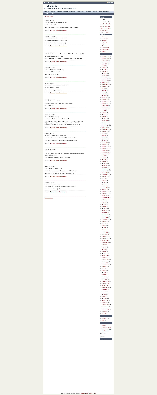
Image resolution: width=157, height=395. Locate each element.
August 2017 (104, 109)
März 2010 (104, 276)
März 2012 (104, 231)
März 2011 (104, 253)
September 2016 (105, 129)
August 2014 (104, 176)
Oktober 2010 (105, 262)
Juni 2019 (104, 67)
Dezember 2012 (105, 214)
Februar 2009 (105, 300)
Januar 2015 (104, 167)
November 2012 (105, 216)
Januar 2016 (104, 144)
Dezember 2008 (105, 304)
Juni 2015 (104, 157)
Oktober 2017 (105, 105)
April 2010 (104, 274)
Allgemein (47, 13)
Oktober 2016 (105, 127)
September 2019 (105, 62)
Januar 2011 (104, 257)
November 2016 (105, 125)
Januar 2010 (104, 279)
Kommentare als (106, 329)
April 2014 (104, 184)
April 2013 (104, 206)
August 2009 (104, 289)
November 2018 (105, 80)
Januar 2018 (104, 99)
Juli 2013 (104, 201)
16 (105, 26)
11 (108, 25)
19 (109, 26)
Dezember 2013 (105, 191)
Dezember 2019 (105, 56)
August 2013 (104, 199)
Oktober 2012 (105, 217)
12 (109, 25)
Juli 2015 (104, 155)
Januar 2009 (104, 302)
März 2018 (104, 95)
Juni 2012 (104, 225)
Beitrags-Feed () (106, 327)
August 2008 (104, 311)
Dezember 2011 (105, 236)
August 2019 (104, 63)
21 (102, 28)
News (53, 13)
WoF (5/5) (95, 11)
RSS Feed (110, 2)
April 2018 (104, 94)
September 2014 (105, 174)
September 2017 (105, 107)
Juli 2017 (104, 110)
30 (105, 30)
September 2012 (105, 219)
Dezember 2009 (105, 281)
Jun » (107, 32)
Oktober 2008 (105, 308)
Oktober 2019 (105, 60)
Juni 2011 (104, 247)
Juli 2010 (104, 268)
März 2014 (104, 186)
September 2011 (105, 242)
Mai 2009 (104, 294)
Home (45, 11)
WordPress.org (105, 330)
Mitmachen (59, 11)
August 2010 (104, 266)
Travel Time (93, 393)
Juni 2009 (104, 293)
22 (104, 28)
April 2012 (104, 229)
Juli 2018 (104, 88)
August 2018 (104, 86)
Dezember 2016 (105, 124)
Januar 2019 (104, 77)
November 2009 (105, 283)
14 (102, 26)
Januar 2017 (104, 122)
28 (102, 30)
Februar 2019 (105, 75)
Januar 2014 (104, 189)
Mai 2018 (104, 92)
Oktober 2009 (105, 285)
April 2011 (104, 251)
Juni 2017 (104, 112)
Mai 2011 (104, 249)
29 (104, 30)
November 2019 (105, 58)
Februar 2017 (105, 120)
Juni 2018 (104, 90)
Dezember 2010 (105, 259)
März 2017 (104, 118)
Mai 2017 (104, 114)
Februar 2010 (105, 278)
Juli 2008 (104, 313)
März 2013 (104, 208)
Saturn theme (84, 393)
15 (104, 26)
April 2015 (104, 161)
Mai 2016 (104, 137)
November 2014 (105, 171)
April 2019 (104, 71)
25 (108, 28)
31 (106, 30)
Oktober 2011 (105, 240)
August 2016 (104, 131)
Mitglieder (65, 11)
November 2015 (105, 148)
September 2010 (105, 264)
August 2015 (104, 154)
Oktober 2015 (105, 150)
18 (108, 26)
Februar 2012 (105, 232)
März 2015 (104, 163)
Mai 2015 (104, 159)
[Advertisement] (106, 365)
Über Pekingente (51, 11)
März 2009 (104, 298)
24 (106, 28)
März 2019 (104, 73)
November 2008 (105, 306)
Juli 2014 (104, 178)
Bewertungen (88, 11)
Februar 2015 (105, 165)
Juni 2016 (104, 135)
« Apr (101, 32)
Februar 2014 (105, 187)
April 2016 (104, 139)
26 (109, 28)
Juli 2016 (104, 133)
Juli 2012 (104, 223)
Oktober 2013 (105, 195)
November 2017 (105, 103)
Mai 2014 (104, 182)
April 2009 (104, 296)
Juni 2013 (104, 202)
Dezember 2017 (105, 101)
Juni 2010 (104, 270)
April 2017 (104, 116)
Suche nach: (103, 333)
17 (106, 26)
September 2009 (105, 287)
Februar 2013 (105, 210)
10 (106, 25)
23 (105, 28)
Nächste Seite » (49, 16)
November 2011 (105, 238)
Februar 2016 (105, 142)
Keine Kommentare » (61, 30)
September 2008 (105, 309)
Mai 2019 (104, 69)
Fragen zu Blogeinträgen (104, 11)
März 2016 (104, 140)
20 (101, 28)
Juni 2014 (104, 180)
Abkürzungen (72, 11)
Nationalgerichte (80, 11)
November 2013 (105, 193)
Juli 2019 (104, 65)
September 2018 (105, 84)
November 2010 (105, 261)
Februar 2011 (105, 255)
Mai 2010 (104, 272)
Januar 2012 (104, 234)
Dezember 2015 (105, 146)
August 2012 (104, 221)
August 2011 (104, 244)
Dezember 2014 (105, 169)
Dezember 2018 (105, 79)
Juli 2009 (104, 291)
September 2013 (105, 197)
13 (101, 26)
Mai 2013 (104, 204)
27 (101, 30)
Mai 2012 (104, 227)
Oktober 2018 (105, 82)
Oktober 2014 (105, 172)
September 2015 (105, 152)
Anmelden (104, 325)
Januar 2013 (104, 212)
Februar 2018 (105, 97)
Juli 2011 (104, 246)
